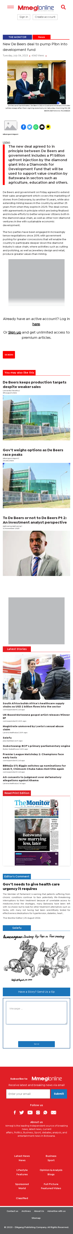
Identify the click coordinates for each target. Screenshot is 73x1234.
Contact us (12, 1211)
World (22, 1188)
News (41, 37)
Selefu (7, 738)
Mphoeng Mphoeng (12, 526)
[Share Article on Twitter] (29, 127)
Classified (22, 1198)
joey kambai (8, 741)
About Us (39, 1211)
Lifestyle (22, 1170)
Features (22, 1174)
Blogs (51, 1174)
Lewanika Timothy (11, 391)
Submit (59, 1094)
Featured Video (51, 1188)
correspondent (10, 710)
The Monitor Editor (13, 918)
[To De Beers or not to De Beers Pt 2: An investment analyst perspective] (36, 553)
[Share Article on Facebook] (23, 127)
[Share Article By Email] (42, 127)
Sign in (23, 17)
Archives (26, 1211)
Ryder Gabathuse (11, 749)
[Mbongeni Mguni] (10, 125)
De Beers (9, 354)
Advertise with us (56, 1211)
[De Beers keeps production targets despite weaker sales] (36, 417)
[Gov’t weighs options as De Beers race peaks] (36, 485)
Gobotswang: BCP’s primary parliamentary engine (36, 746)
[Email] (55, 1112)
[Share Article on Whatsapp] (35, 127)
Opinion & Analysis (51, 1170)
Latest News (22, 1156)
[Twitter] (23, 1112)
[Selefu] (36, 958)
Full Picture (51, 1184)
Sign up (14, 332)
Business (51, 1156)
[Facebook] (16, 1112)
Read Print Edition (16, 793)
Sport (51, 1160)
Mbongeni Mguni (10, 134)
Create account (45, 17)
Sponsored (22, 1184)
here (36, 324)
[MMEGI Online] (36, 8)
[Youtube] (31, 1112)
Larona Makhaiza (11, 733)
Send (36, 1044)
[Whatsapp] (46, 1112)
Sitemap (36, 1218)
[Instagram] (39, 1112)
